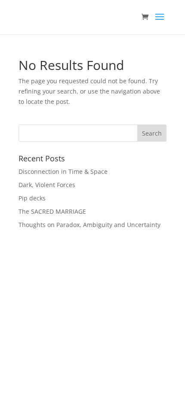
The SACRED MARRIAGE (52, 211)
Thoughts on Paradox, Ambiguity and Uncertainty (89, 225)
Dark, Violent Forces (46, 185)
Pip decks (32, 198)
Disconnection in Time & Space (63, 171)
